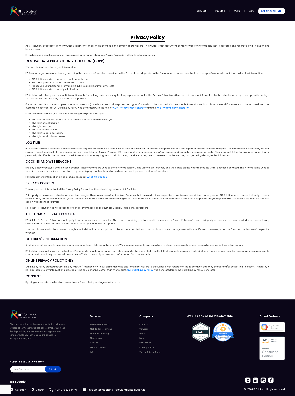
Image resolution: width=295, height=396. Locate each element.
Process (220, 11)
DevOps (94, 342)
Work (237, 11)
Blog (251, 11)
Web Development (99, 324)
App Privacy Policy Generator (173, 107)
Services (143, 329)
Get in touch (268, 11)
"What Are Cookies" (97, 176)
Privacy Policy (146, 347)
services (201, 11)
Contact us (145, 342)
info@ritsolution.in (99, 390)
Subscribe (53, 369)
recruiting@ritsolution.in (130, 390)
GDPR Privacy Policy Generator (130, 107)
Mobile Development (101, 329)
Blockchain (96, 338)
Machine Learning (99, 333)
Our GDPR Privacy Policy (140, 269)
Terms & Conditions (149, 352)
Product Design (98, 347)
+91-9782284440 (66, 390)
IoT (91, 352)
